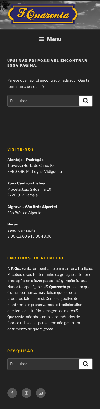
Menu (54, 39)
